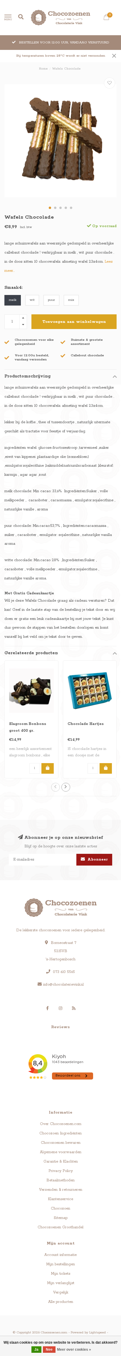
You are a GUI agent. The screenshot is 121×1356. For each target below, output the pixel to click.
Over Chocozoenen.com (60, 1124)
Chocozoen (60, 1208)
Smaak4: (13, 287)
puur (51, 300)
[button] (50, 208)
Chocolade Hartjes (86, 724)
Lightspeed (97, 1332)
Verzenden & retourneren (60, 1190)
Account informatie (60, 1255)
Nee (49, 1349)
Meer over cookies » (74, 1349)
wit (32, 300)
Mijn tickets (60, 1273)
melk (12, 300)
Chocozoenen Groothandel (60, 1227)
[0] (106, 18)
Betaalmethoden (60, 1180)
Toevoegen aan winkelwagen (74, 321)
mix (71, 300)
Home (43, 69)
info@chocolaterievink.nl (63, 984)
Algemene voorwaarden (60, 1152)
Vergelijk (60, 1292)
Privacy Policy (60, 1171)
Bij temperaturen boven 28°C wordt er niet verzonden (60, 56)
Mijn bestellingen (60, 1264)
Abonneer (97, 859)
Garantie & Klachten (60, 1161)
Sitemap (61, 1218)
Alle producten (60, 1302)
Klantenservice (60, 1199)
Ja (36, 1349)
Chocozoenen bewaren (60, 1143)
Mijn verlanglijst (60, 1283)
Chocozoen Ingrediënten (60, 1133)
